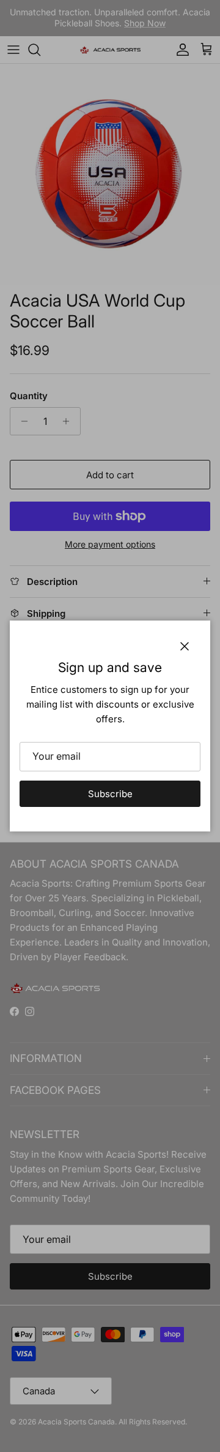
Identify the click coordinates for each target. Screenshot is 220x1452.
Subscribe (110, 794)
